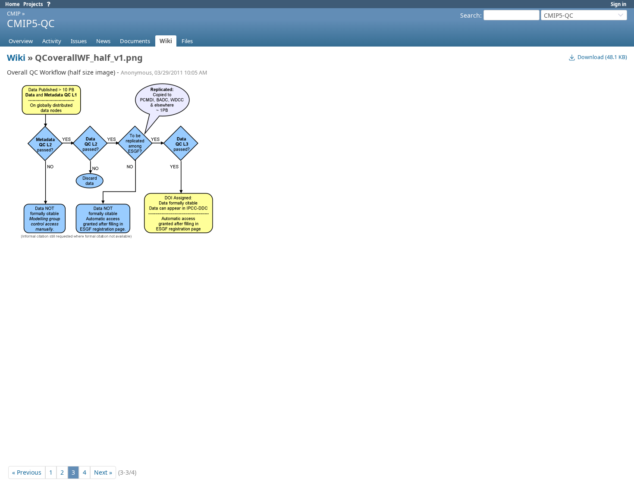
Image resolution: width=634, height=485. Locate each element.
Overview (21, 41)
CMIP (14, 13)
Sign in (618, 4)
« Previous (26, 472)
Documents (135, 41)
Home (12, 4)
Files (187, 41)
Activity (51, 41)
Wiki (166, 41)
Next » (103, 472)
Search (470, 15)
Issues (79, 41)
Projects (33, 4)
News (103, 41)
